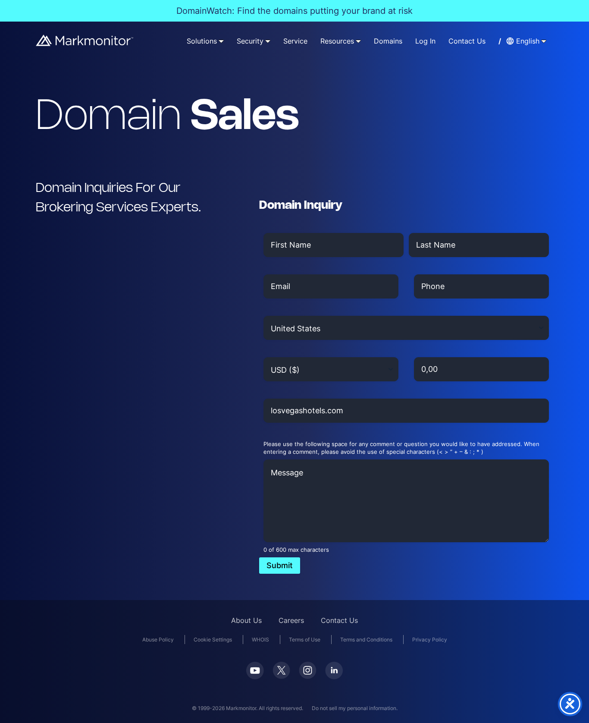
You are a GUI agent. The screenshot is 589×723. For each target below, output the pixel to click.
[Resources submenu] (358, 41)
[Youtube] (255, 676)
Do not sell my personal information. (355, 708)
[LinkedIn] (334, 676)
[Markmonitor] (85, 43)
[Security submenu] (267, 41)
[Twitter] (281, 676)
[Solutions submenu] (221, 41)
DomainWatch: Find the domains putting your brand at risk (294, 11)
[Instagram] (307, 676)
